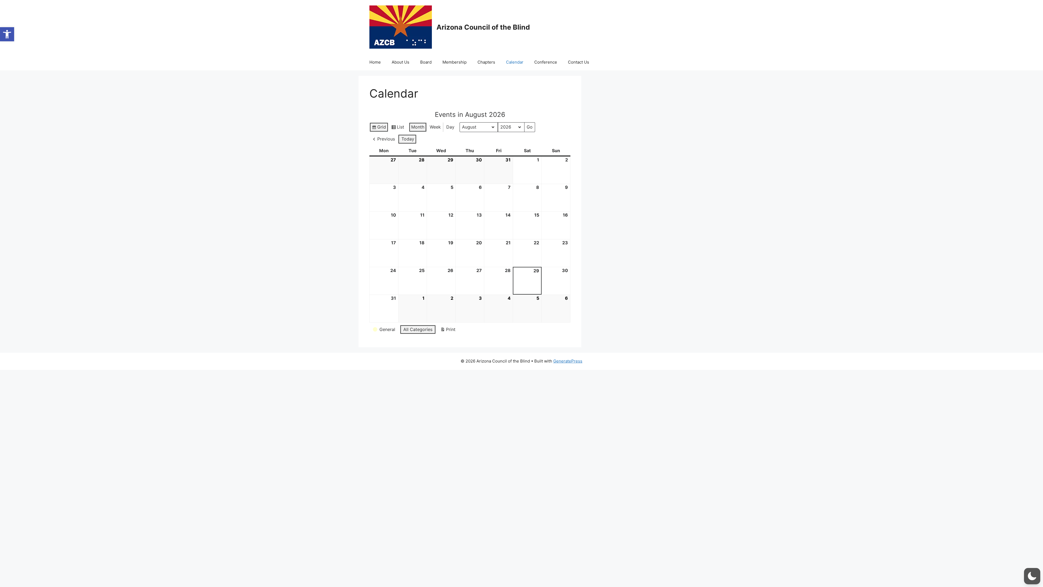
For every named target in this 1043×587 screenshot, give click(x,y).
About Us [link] (400, 62)
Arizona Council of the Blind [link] (483, 27)
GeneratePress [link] (567, 361)
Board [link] (426, 62)
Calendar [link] (514, 62)
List (397, 128)
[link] (7, 34)
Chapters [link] (486, 62)
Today (407, 139)
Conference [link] (545, 62)
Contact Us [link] (578, 62)
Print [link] (447, 331)
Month (417, 127)
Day (450, 127)
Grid (379, 128)
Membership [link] (454, 62)
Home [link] (375, 62)
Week (435, 127)
